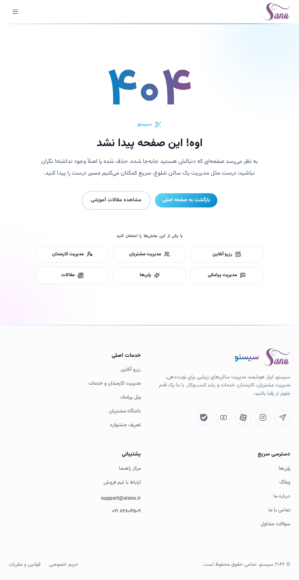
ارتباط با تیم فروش (122, 482)
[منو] (15, 11)
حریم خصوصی (63, 564)
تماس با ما (279, 510)
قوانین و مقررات (24, 564)
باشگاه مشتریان (125, 411)
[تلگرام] (282, 417)
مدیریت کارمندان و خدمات (115, 384)
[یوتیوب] (223, 417)
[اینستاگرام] (263, 417)
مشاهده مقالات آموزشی (116, 200)
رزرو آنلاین (131, 370)
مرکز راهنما (130, 469)
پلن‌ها (284, 469)
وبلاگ (284, 482)
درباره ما (281, 496)
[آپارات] (243, 417)
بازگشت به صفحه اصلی (186, 200)
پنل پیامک (130, 397)
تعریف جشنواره (125, 425)
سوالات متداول (275, 524)
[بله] (203, 417)
